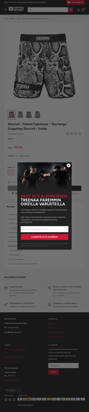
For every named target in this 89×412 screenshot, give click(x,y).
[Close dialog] (68, 165)
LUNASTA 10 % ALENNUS (44, 237)
